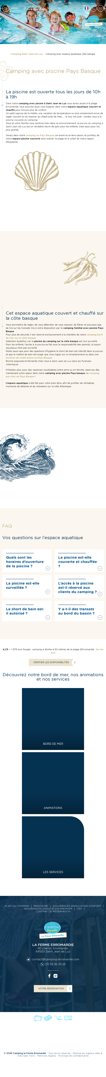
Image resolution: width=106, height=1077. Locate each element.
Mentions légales (47, 1056)
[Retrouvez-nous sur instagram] (55, 976)
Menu (14, 8)
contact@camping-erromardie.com (55, 959)
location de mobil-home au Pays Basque (29, 358)
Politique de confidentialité (73, 1056)
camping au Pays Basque (40, 135)
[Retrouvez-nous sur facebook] (49, 976)
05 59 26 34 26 (56, 964)
